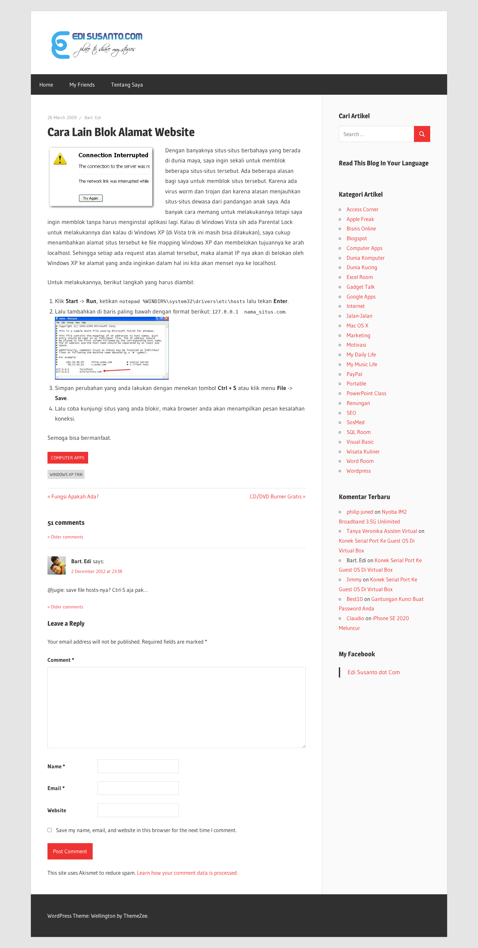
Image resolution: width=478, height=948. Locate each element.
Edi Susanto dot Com (374, 672)
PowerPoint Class (366, 393)
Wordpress (359, 470)
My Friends (82, 84)
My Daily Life (361, 354)
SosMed (356, 422)
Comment (60, 659)
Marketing (358, 335)
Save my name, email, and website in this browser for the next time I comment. (146, 830)
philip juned (360, 511)
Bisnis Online (361, 228)
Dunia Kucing (362, 267)
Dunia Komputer (366, 257)
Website (56, 810)
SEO (351, 412)
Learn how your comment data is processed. (187, 872)
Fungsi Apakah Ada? (75, 496)
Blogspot (357, 238)
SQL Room (359, 431)
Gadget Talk (361, 286)
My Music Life (362, 364)
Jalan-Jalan (359, 315)
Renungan (358, 402)
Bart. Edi (93, 117)
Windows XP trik (66, 474)
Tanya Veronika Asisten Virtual (382, 530)
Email (56, 788)
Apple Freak (360, 219)
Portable (356, 383)
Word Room (360, 460)
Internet (356, 305)
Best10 (355, 598)
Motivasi (356, 344)
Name (56, 766)
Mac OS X (357, 325)
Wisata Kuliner (363, 451)
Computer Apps (68, 458)
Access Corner (362, 209)
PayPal (354, 373)
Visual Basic (360, 441)
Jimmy (354, 579)
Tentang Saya (127, 84)
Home (46, 84)
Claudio (355, 618)
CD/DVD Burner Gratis (275, 496)
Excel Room (360, 276)
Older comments (67, 537)
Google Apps (361, 296)
